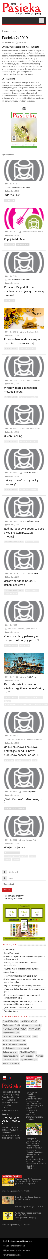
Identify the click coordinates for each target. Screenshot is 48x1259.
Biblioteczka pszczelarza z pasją (16, 1250)
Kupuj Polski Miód (15, 239)
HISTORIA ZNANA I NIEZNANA (15, 808)
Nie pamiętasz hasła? (14, 898)
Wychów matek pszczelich (28, 397)
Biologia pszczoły (10, 1052)
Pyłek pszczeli (24, 645)
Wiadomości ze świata (12, 853)
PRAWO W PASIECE (11, 1063)
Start (6, 31)
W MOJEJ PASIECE (11, 349)
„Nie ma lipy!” (12, 195)
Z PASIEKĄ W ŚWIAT (28, 1052)
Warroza (39, 1056)
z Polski (18, 1186)
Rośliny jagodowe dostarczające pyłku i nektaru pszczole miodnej (24, 532)
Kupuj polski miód (22, 245)
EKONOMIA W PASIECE (27, 349)
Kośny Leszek (31, 792)
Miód (34, 760)
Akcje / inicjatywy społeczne (14, 1044)
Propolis (7, 860)
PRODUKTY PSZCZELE (23, 760)
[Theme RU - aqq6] (21, 8)
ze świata (19, 1202)
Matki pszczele (27, 1056)
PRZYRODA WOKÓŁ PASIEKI (14, 542)
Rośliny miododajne (32, 542)
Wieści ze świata (14, 847)
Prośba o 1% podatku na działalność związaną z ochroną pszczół (24, 291)
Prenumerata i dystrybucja (14, 1246)
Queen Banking (13, 436)
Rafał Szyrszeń (32, 473)
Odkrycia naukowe (10, 1060)
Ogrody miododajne (11, 593)
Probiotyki (16, 860)
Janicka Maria (32, 573)
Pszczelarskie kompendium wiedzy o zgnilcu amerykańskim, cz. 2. (24, 688)
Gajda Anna (31, 677)
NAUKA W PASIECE (11, 645)
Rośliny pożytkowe (10, 1056)
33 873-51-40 (10, 1118)
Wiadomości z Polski (11, 1025)
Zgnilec (7, 701)
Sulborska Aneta (33, 521)
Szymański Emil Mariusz (21, 187)
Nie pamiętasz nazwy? (14, 896)
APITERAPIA (9, 760)
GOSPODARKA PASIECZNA (14, 1040)
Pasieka (14, 31)
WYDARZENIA (9, 200)
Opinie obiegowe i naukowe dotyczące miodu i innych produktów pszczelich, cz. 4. (21, 751)
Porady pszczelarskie (12, 1255)
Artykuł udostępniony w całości (16, 1048)
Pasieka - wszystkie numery (20, 1241)
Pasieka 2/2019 (9, 945)
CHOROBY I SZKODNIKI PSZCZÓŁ (31, 698)
